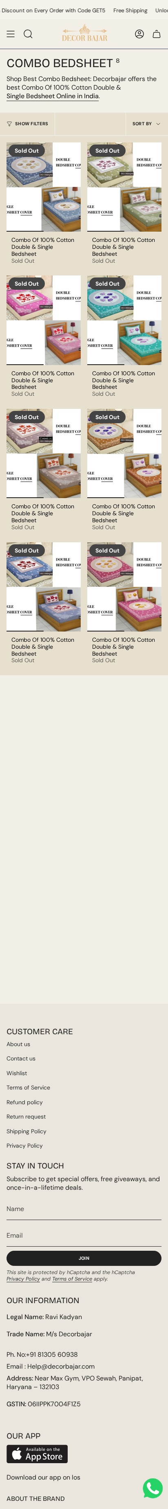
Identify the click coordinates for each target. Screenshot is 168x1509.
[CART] (156, 34)
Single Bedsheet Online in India (53, 96)
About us (18, 1044)
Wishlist (17, 1073)
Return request (26, 1116)
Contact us (21, 1058)
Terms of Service (28, 1087)
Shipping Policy (26, 1131)
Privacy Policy (25, 1145)
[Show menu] (10, 34)
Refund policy (25, 1102)
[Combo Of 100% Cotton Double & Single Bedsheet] (44, 187)
